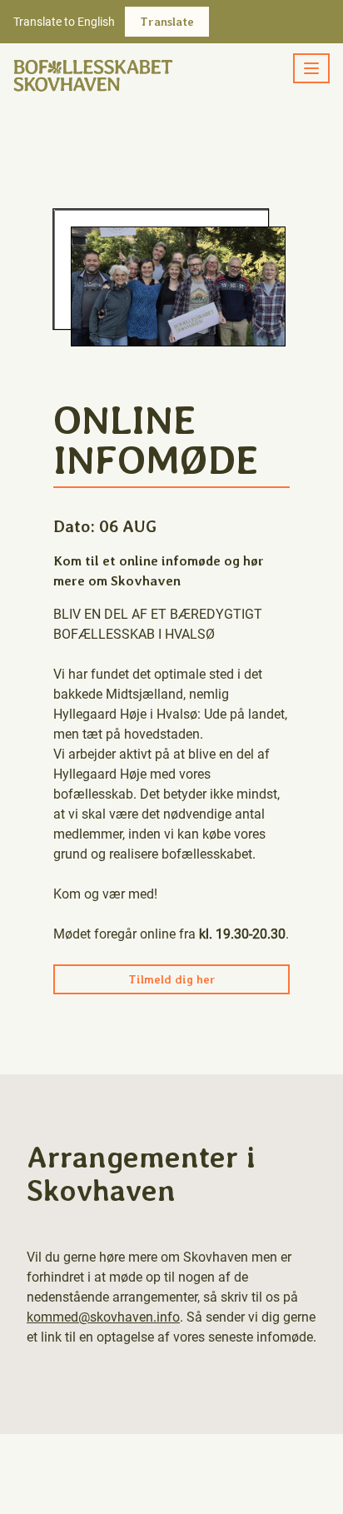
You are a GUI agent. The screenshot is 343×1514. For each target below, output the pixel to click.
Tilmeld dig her (172, 979)
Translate (167, 21)
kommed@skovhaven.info (103, 1317)
